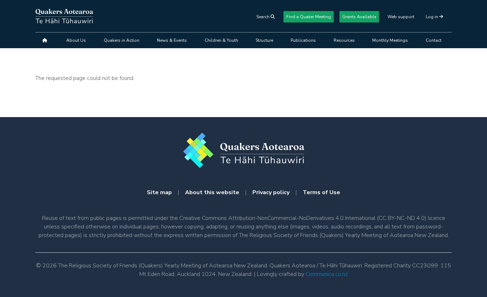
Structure (264, 40)
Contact (433, 40)
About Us (76, 40)
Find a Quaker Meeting (308, 17)
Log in (432, 17)
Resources (344, 40)
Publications (303, 40)
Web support (401, 17)
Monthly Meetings (390, 40)
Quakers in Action (121, 40)
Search (263, 17)
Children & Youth (221, 40)
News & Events (172, 40)
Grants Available (359, 17)
